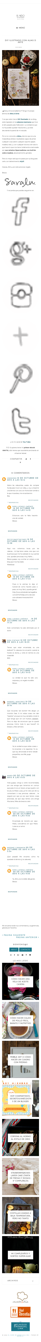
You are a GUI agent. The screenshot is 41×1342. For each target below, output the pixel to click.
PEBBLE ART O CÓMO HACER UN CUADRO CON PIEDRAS (20, 1059)
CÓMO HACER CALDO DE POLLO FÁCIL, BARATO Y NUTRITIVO (20, 1020)
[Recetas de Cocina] (20, 1304)
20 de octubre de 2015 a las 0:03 (21, 777)
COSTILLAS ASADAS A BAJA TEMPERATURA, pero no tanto (20, 1216)
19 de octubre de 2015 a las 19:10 (23, 672)
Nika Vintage (13, 640)
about (14, 950)
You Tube (26, 442)
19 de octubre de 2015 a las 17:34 (23, 578)
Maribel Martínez (16, 702)
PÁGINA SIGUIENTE (14, 935)
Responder (33, 500)
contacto (25, 950)
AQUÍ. (22, 161)
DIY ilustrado (23, 119)
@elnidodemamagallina (20, 1327)
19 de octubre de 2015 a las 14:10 (23, 509)
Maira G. (20, 1336)
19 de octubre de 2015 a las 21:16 (21, 704)
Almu (19, 136)
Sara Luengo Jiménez (22, 506)
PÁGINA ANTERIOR (27, 938)
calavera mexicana (24, 122)
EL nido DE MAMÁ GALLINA (18, 1335)
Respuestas (14, 502)
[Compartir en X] (26, 459)
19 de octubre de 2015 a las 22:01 (23, 740)
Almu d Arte (14, 114)
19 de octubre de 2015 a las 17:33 (22, 621)
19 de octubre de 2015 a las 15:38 (21, 541)
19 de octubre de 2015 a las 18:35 (22, 641)
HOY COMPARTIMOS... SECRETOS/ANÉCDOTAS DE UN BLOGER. (20, 1098)
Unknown (11, 478)
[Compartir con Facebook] (30, 459)
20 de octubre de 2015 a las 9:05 (23, 873)
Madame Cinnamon (16, 847)
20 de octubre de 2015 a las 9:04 (23, 815)
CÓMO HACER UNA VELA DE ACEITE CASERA (20, 981)
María (10, 775)
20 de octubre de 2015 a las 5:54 (21, 849)
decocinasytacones (16, 539)
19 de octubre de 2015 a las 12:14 (22, 479)
